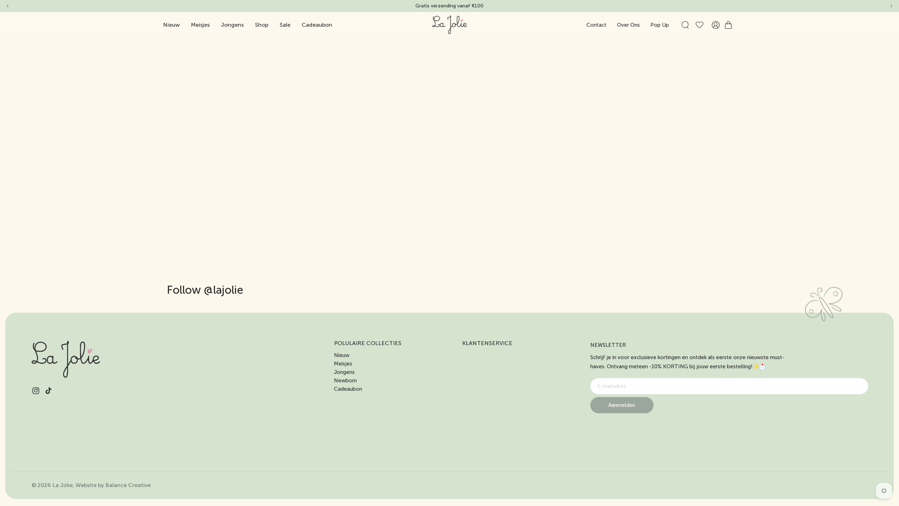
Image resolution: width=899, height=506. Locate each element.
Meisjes (343, 364)
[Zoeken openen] (685, 25)
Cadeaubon (348, 389)
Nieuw (341, 355)
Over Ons (628, 25)
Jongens (344, 372)
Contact (596, 25)
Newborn (345, 380)
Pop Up (659, 25)
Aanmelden (621, 405)
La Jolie (62, 485)
